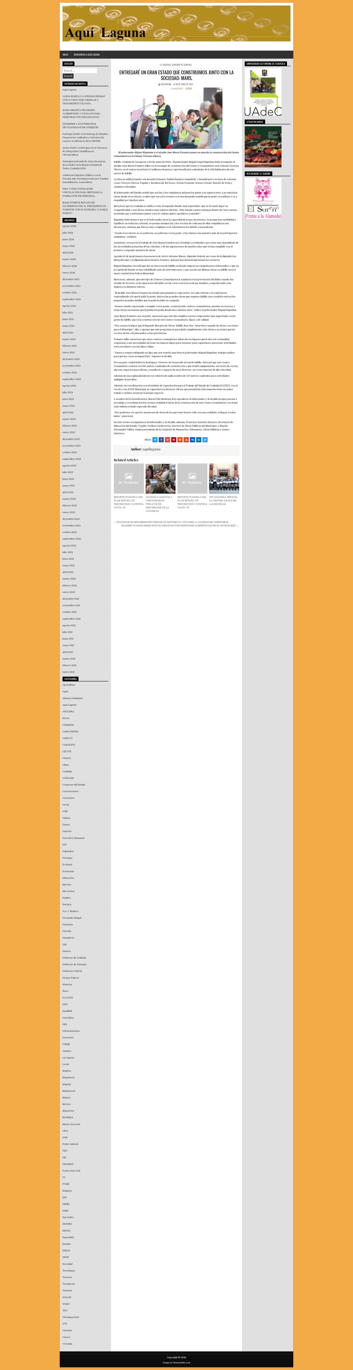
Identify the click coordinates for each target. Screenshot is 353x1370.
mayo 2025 (69, 326)
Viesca (66, 1337)
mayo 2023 (69, 485)
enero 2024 (69, 432)
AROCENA (68, 711)
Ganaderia (68, 938)
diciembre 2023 (71, 439)
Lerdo (66, 1064)
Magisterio (69, 1077)
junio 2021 (68, 638)
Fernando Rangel (72, 918)
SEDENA (67, 1224)
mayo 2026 (69, 246)
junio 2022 (68, 559)
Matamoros (69, 1091)
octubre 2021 (69, 612)
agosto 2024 (69, 386)
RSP (65, 1197)
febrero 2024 (70, 425)
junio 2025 (68, 319)
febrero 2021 (69, 665)
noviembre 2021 (71, 605)
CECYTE (67, 751)
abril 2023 (68, 492)
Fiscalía (67, 931)
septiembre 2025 (72, 299)
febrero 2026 (70, 266)
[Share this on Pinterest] (173, 439)
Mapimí (67, 1084)
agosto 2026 (69, 226)
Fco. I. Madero (71, 911)
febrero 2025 (70, 346)
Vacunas (67, 1330)
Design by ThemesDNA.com (176, 1363)
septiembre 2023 (72, 459)
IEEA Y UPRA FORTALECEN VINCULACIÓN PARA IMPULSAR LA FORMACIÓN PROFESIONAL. (83, 192)
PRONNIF (68, 1164)
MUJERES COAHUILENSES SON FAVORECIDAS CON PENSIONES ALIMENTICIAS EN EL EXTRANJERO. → (180, 525)
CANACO (68, 738)
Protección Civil (71, 1171)
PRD (65, 1150)
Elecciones (69, 891)
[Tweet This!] (155, 439)
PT (64, 1177)
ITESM (66, 1044)
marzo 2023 (69, 499)
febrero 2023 (70, 505)
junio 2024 (68, 399)
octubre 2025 (70, 292)
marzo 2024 (69, 419)
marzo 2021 (69, 659)
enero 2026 (69, 272)
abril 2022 (68, 572)
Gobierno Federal (72, 971)
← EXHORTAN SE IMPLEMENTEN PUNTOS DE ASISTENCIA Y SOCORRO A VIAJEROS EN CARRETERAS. (171, 522)
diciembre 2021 (71, 599)
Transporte (69, 1284)
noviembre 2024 (72, 366)
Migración (68, 1111)
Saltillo (66, 1204)
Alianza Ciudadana (73, 698)
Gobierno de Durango (75, 964)
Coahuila (167, 64)
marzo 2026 (69, 259)
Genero (67, 951)
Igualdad (67, 1011)
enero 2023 (69, 512)
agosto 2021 (69, 625)
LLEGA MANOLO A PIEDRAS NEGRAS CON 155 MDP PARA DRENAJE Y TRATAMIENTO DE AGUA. (84, 100)
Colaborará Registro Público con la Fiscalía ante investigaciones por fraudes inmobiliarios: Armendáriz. (85, 179)
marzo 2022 (69, 579)
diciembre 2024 (71, 359)
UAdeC (66, 1304)
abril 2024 (68, 412)
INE (65, 1024)
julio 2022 (68, 552)
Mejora (66, 1097)
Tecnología (69, 1270)
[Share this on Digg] (192, 439)
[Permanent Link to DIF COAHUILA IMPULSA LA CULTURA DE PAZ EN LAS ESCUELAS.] (224, 478)
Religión (67, 1191)
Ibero (66, 991)
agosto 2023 (69, 465)
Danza (66, 824)
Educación (68, 878)
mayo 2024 (69, 406)
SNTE (66, 1257)
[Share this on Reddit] (180, 439)
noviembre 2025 (72, 286)
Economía (68, 871)
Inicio (65, 54)
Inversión (68, 1037)
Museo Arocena (71, 1124)
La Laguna (68, 1057)
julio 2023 (68, 472)
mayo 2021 (68, 645)
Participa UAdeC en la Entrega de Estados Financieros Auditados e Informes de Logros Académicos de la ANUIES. (85, 137)
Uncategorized (71, 1317)
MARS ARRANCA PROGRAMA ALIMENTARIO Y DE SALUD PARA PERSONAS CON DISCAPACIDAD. (81, 113)
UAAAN (67, 1297)
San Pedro (68, 1217)
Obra (65, 1131)
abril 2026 (68, 252)
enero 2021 (69, 672)
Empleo (67, 898)
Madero (67, 1071)
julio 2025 (68, 312)
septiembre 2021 (72, 619)
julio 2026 (68, 233)
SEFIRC (67, 1230)
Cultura (66, 818)
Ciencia (67, 758)
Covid (66, 805)
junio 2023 (68, 479)
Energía (67, 904)
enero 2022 (69, 592)
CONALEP (68, 778)
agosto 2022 (69, 545)
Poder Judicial (70, 1144)
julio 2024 (68, 392)
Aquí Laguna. (70, 89)
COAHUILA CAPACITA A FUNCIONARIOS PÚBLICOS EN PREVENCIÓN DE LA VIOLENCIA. (159, 504)
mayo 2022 (69, 565)
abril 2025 (68, 332)
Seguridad (68, 1237)
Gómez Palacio (71, 978)
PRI (64, 1157)
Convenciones (71, 791)
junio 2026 (68, 239)
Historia (67, 984)
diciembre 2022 (71, 519)
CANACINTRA (70, 731)
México (67, 1104)
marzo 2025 (69, 339)
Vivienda (67, 1344)
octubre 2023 (70, 452)
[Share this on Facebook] (161, 439)
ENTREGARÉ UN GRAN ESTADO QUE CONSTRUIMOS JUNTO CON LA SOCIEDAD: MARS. (176, 75)
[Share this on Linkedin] (198, 439)
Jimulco (67, 1051)
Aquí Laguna (69, 705)
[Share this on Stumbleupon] (186, 439)
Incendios (68, 1018)
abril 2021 (68, 652)
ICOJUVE (68, 997)
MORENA (68, 1117)
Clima (66, 765)
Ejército (67, 884)
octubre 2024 (70, 372)
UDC (65, 1310)
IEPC (65, 1004)
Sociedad (67, 1264)
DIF (65, 844)
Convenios (68, 798)
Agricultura (69, 685)
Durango (67, 858)
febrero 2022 (70, 585)
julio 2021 (68, 632)
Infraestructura (71, 1031)
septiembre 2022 (72, 539)
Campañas (68, 725)
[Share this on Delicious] (205, 439)
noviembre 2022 (72, 525)
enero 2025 (69, 352)
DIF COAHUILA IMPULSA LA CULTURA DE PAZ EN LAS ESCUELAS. (223, 500)
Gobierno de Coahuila (181, 64)
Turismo (67, 1290)
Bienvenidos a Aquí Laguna (87, 54)
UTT (65, 1324)
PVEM (66, 1184)
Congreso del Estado (74, 784)
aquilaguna (166, 84)
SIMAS (66, 1250)
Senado (67, 1244)
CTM (65, 811)
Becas (66, 718)
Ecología (67, 864)
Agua (65, 691)
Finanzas (68, 924)
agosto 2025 (69, 306)
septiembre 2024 (72, 379)
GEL (65, 944)
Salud (65, 1210)
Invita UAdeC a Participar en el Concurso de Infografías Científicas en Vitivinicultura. (85, 151)
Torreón (67, 1277)
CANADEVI (69, 745)
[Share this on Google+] (167, 439)
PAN (65, 1137)
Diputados (68, 851)
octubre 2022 (70, 532)
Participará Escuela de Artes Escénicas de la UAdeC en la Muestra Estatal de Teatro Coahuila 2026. (84, 165)
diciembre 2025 (71, 279)
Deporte (67, 831)
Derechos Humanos (74, 838)
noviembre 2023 (72, 446)
